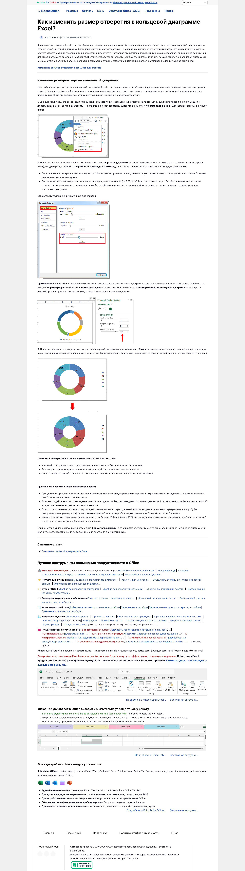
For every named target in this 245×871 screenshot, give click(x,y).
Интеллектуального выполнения (136, 570)
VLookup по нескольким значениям (122, 589)
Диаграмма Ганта (75, 633)
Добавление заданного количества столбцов (94, 607)
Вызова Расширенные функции (142, 574)
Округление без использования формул (76, 583)
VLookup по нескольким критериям (79, 589)
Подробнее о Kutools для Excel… (146, 699)
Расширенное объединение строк (144, 641)
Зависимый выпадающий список (157, 598)
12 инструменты (96, 629)
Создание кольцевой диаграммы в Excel (64, 551)
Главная (49, 833)
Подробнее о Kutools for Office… (146, 810)
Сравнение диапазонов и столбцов (61, 611)
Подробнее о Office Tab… (150, 755)
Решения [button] (72, 10)
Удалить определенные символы (148, 629)
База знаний (73, 833)
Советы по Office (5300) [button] (124, 10)
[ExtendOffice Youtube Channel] (53, 853)
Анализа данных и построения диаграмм (100, 574)
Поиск (169, 10)
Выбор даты (90, 620)
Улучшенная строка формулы (133, 616)
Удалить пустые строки (135, 579)
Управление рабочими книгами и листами (177, 616)
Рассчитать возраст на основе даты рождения (151, 633)
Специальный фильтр (76, 624)
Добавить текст (121, 629)
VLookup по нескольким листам (165, 589)
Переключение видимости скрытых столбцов (175, 607)
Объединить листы (111, 620)
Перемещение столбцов (134, 607)
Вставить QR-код (77, 637)
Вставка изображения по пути (104, 637)
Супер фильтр (51, 624)
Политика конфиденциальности (139, 833)
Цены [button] (100, 10)
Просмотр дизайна (103, 616)
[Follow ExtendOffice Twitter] (46, 853)
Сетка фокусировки (77, 616)
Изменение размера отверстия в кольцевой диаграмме (69, 67)
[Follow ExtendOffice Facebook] (40, 853)
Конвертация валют (60, 641)
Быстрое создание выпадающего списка (111, 598)
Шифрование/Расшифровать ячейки (146, 620)
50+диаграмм (53, 633)
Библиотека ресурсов (55, 620)
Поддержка (152, 10)
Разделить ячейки (173, 641)
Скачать (87, 10)
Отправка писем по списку (185, 620)
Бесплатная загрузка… (184, 699)
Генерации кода (167, 570)
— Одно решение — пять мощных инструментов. (97, 2)
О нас (174, 833)
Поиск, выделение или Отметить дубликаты (92, 579)
